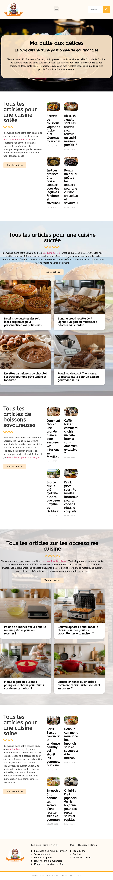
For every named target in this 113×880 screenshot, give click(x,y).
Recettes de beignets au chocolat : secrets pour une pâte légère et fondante (25, 377)
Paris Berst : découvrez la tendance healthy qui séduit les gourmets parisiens (54, 747)
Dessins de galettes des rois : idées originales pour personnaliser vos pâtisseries (22, 322)
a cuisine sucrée (51, 253)
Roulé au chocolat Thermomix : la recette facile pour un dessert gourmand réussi (78, 377)
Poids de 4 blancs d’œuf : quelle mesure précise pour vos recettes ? (25, 630)
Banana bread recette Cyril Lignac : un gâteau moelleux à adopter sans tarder (77, 322)
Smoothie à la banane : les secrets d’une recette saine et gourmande (55, 805)
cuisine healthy (16, 749)
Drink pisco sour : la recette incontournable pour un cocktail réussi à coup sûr (75, 497)
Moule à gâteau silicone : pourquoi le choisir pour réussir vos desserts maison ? (24, 685)
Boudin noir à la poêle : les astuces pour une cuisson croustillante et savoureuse (73, 187)
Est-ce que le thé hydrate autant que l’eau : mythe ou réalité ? (53, 497)
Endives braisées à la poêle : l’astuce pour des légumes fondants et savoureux (54, 187)
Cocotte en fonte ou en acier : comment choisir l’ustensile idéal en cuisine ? (79, 685)
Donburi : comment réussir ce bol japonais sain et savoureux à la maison (71, 743)
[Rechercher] (106, 9)
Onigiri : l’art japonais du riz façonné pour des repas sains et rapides (70, 805)
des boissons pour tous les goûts (24, 457)
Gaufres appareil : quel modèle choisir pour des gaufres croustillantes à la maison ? (78, 630)
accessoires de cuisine (54, 561)
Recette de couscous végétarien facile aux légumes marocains (54, 128)
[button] (56, 8)
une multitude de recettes (17, 139)
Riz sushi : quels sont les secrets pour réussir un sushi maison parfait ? (70, 130)
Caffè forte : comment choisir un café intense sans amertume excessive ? (71, 437)
